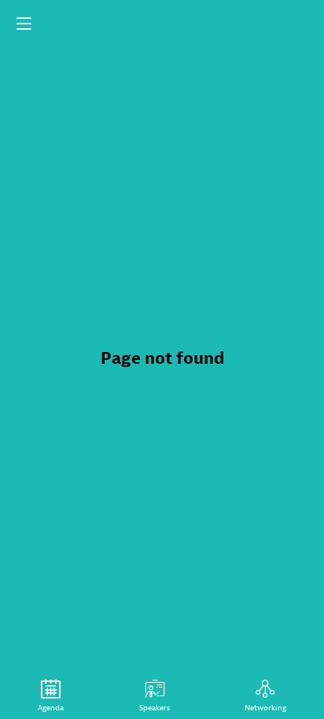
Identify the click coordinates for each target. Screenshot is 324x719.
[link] (51, 695)
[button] (23, 23)
